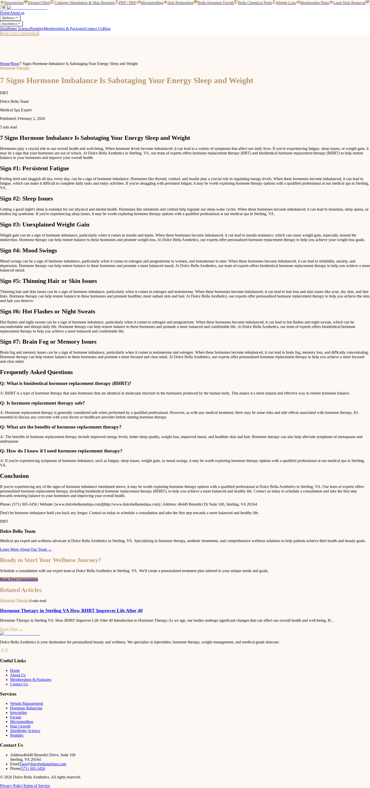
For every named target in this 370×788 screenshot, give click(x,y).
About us (17, 13)
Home (5, 13)
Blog (106, 28)
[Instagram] (6, 651)
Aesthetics (10, 24)
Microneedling (21, 721)
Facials (15, 717)
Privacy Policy (11, 785)
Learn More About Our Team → (26, 549)
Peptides (37, 28)
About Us (18, 675)
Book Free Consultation (20, 33)
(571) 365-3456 (32, 768)
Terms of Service (36, 785)
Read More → (11, 629)
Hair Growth (20, 726)
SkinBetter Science (15, 28)
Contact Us (94, 28)
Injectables (18, 712)
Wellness (8, 18)
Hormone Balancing (26, 708)
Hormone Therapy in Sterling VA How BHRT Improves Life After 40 (71, 610)
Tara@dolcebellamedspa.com (42, 764)
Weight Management (26, 703)
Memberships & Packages (64, 28)
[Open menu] (3, 8)
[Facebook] (2, 651)
